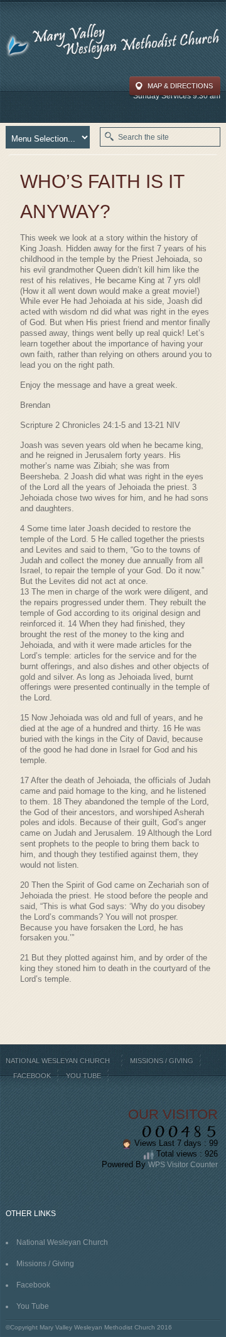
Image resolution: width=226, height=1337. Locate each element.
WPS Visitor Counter (183, 1164)
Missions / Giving (161, 1060)
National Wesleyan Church (58, 1060)
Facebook (32, 1075)
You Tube (83, 1075)
